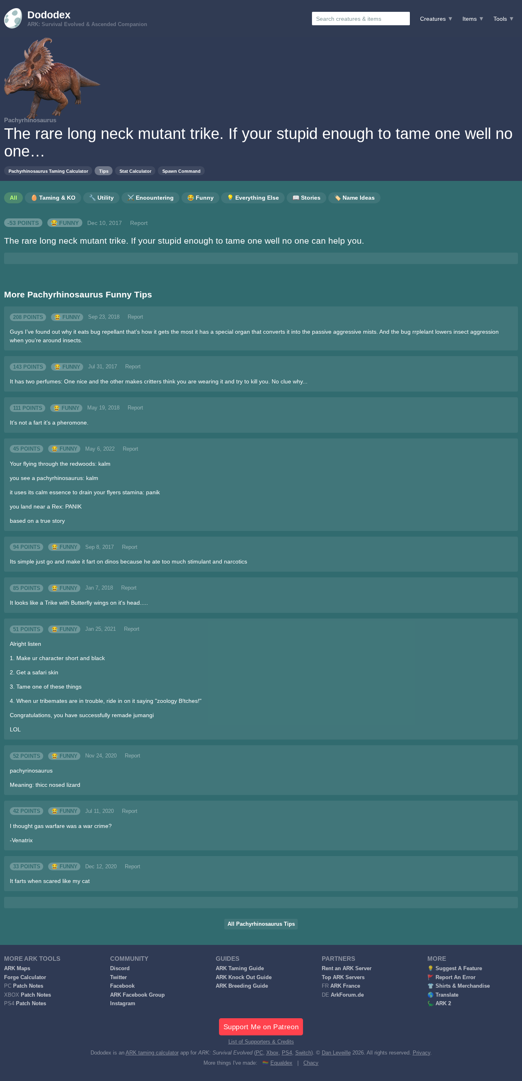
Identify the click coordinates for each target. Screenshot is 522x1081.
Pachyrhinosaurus (30, 120)
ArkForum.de (347, 995)
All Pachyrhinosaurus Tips (261, 924)
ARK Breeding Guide (242, 986)
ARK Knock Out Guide (244, 977)
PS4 (287, 1053)
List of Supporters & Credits (261, 1042)
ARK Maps (17, 968)
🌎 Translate (442, 995)
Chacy (311, 1063)
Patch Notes (28, 986)
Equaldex (281, 1063)
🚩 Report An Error (451, 977)
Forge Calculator (25, 977)
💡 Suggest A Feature (454, 968)
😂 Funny (65, 223)
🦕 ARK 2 (439, 1003)
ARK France (345, 986)
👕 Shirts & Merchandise (458, 986)
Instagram (122, 1003)
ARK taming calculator (152, 1053)
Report (139, 223)
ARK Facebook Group (137, 995)
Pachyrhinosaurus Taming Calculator (48, 171)
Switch (303, 1053)
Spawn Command (181, 171)
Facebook (122, 986)
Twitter (118, 977)
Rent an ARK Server (347, 968)
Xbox (272, 1053)
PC (259, 1053)
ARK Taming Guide (240, 968)
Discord (120, 968)
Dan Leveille (336, 1053)
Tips (103, 171)
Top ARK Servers (343, 977)
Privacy (421, 1053)
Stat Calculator (135, 171)
